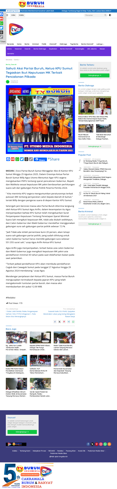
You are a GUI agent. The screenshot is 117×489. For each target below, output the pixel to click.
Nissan (102, 49)
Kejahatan (53, 49)
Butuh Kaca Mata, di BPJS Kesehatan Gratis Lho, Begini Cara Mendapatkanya (96, 203)
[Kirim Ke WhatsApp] (73, 321)
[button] (105, 15)
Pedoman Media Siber (96, 451)
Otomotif (52, 44)
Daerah (27, 49)
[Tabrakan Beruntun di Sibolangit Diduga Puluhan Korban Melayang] (103, 128)
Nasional (18, 49)
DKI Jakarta (92, 49)
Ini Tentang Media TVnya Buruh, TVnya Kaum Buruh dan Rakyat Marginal (96, 162)
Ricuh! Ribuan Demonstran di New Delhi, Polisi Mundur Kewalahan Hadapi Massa (85, 137)
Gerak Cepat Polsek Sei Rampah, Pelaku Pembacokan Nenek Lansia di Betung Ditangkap (40, 394)
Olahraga (63, 44)
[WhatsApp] (105, 444)
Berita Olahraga (40, 49)
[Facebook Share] (55, 321)
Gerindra (10, 54)
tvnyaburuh (14, 81)
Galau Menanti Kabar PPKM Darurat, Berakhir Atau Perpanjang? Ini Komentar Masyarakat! (97, 170)
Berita (27, 44)
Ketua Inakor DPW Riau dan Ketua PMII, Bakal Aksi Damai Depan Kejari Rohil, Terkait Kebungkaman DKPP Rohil (93, 119)
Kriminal (35, 44)
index (13, 15)
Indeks (21, 15)
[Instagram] (101, 444)
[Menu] (7, 15)
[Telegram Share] (68, 321)
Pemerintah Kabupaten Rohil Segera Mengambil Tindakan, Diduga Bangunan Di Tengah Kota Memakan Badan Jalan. (97, 178)
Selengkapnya (94, 75)
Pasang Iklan (71, 451)
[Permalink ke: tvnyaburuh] (7, 81)
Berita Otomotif (87, 44)
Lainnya (99, 44)
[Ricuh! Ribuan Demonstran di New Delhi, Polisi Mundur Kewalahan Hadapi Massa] (85, 128)
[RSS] (109, 444)
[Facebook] (88, 444)
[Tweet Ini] (59, 321)
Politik (44, 44)
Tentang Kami (25, 451)
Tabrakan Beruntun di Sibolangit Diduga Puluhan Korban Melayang (103, 137)
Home (19, 44)
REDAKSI (51, 451)
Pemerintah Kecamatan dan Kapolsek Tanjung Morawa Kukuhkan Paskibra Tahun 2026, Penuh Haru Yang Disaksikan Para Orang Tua (64, 371)
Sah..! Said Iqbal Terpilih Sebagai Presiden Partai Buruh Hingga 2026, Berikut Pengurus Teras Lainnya (97, 186)
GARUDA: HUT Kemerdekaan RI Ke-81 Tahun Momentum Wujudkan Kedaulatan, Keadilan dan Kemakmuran (40, 371)
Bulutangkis (79, 49)
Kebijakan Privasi (39, 451)
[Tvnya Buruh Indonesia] (15, 29)
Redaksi (60, 451)
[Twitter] (92, 444)
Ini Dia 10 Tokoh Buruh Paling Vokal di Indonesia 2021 (97, 194)
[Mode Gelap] (110, 15)
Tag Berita (74, 44)
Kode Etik (81, 451)
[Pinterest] (96, 444)
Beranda (10, 44)
